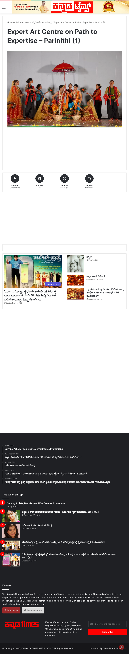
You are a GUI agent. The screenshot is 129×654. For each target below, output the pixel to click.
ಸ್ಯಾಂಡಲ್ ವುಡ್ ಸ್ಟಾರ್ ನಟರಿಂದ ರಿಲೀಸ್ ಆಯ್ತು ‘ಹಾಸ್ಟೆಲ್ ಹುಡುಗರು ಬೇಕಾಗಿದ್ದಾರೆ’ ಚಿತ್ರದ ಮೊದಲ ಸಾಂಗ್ (105, 292)
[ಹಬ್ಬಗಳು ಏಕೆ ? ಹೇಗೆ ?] (75, 280)
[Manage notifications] (121, 647)
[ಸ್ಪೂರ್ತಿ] (75, 263)
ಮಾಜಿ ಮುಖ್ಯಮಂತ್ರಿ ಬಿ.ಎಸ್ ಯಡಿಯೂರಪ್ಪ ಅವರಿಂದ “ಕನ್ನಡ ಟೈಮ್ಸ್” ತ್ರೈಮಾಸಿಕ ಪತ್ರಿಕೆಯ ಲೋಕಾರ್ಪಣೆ (63, 542)
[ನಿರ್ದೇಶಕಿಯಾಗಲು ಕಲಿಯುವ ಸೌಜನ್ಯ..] (11, 531)
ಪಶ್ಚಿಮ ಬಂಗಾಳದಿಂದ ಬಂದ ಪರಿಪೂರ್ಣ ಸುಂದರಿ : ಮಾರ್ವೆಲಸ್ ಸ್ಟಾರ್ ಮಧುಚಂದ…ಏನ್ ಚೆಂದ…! (60, 511)
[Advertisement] (64, 152)
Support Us (12, 610)
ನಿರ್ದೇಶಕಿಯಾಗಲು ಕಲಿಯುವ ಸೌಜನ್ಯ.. (37, 525)
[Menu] (4, 9)
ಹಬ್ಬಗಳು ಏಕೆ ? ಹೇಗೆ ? (96, 276)
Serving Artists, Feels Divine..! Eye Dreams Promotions (36, 503)
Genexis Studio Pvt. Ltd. (115, 648)
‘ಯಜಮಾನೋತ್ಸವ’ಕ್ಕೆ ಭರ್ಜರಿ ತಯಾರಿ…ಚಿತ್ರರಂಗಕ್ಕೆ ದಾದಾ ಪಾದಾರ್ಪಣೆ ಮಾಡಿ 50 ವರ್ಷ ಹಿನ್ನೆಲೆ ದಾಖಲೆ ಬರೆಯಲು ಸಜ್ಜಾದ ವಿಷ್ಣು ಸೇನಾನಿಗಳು (30, 295)
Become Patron (34, 610)
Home (12, 22)
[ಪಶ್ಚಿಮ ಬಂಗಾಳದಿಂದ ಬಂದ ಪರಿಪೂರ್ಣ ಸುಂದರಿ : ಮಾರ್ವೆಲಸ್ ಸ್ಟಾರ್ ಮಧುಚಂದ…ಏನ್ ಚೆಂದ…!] (11, 516)
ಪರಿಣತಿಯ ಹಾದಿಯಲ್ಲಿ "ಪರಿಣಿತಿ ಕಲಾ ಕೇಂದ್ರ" (34, 22)
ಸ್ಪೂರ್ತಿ (89, 256)
